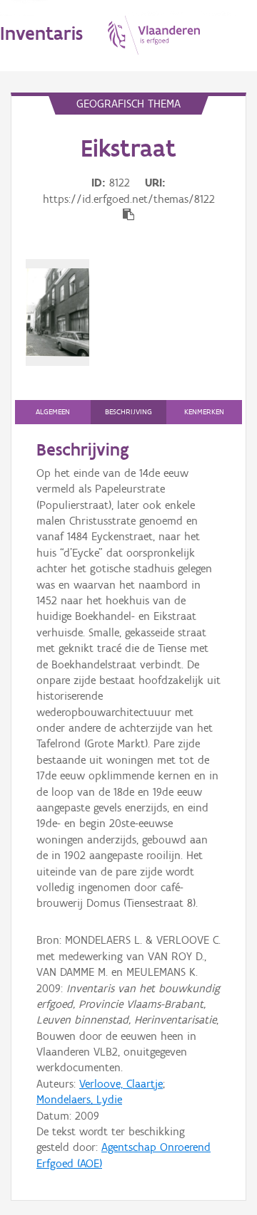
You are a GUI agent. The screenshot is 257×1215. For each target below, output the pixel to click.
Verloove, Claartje (121, 1083)
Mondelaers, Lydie (79, 1099)
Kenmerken (204, 411)
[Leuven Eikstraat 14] (57, 312)
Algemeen (53, 411)
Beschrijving (128, 411)
